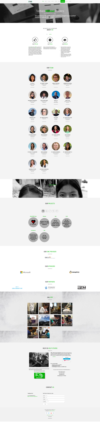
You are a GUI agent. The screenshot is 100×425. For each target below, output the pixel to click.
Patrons (52, 1)
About (46, 1)
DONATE (62, 1)
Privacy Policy (48, 416)
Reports (67, 1)
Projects (49, 1)
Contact (70, 1)
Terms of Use (51, 416)
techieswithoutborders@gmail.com (33, 397)
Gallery (59, 1)
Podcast (56, 1)
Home (43, 1)
